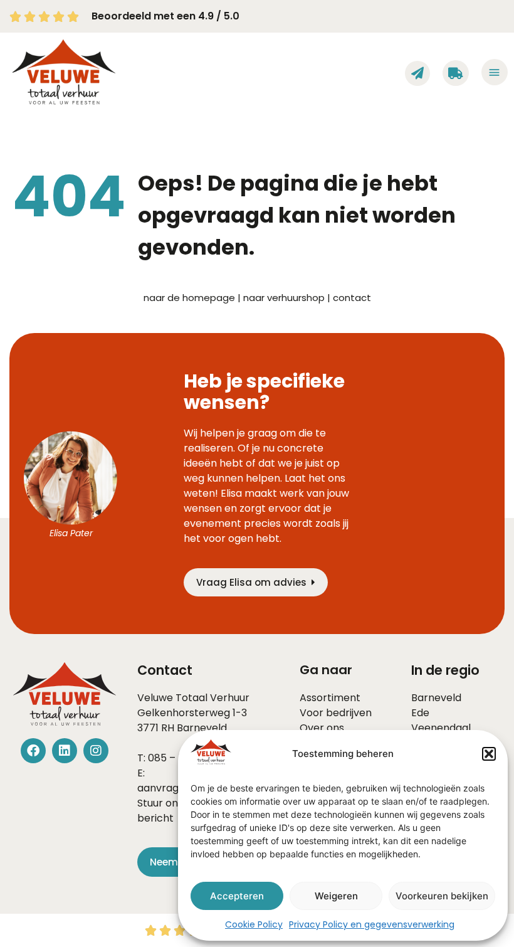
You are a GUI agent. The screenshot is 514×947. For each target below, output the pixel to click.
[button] (489, 754)
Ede (420, 713)
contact (352, 297)
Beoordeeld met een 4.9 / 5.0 (165, 16)
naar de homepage (189, 297)
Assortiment (330, 697)
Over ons (322, 728)
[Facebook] (33, 750)
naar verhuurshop (284, 297)
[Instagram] (95, 750)
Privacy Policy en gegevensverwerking (371, 924)
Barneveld (202, 728)
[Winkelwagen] (456, 73)
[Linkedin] (64, 750)
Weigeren (336, 896)
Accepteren (237, 896)
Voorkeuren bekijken (442, 896)
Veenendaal (441, 728)
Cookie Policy (254, 924)
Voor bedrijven (336, 713)
